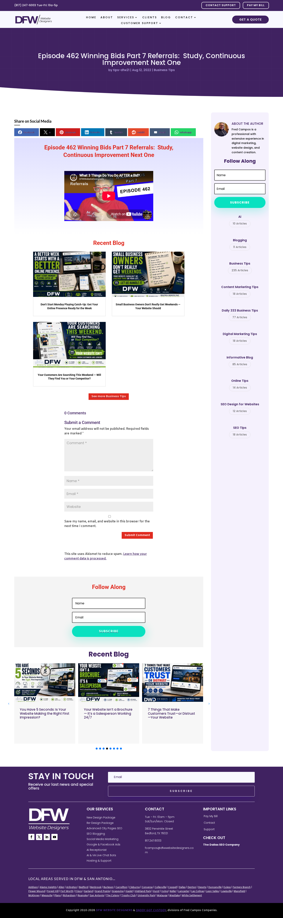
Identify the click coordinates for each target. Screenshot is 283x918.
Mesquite (47, 895)
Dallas (182, 887)
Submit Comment (137, 535)
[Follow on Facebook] (31, 837)
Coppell (172, 887)
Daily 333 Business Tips (240, 314)
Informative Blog (240, 361)
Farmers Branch (242, 887)
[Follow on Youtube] (54, 837)
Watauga (162, 895)
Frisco (78, 891)
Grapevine (118, 891)
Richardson (69, 895)
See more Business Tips (108, 396)
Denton (192, 887)
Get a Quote (250, 19)
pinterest (70, 132)
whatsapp (186, 132)
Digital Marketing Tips (240, 337)
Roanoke (83, 895)
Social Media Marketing (102, 839)
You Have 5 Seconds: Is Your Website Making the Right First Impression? (44, 713)
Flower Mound (36, 891)
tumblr (119, 132)
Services (125, 17)
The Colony (112, 895)
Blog (166, 17)
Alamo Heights (48, 887)
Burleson (108, 887)
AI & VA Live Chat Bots (101, 855)
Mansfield (239, 891)
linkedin (95, 132)
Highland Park (143, 891)
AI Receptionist (97, 850)
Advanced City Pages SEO (104, 828)
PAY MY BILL (256, 5)
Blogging (240, 244)
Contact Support (221, 5)
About (106, 17)
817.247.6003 (153, 841)
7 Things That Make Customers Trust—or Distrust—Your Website (171, 713)
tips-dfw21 (121, 70)
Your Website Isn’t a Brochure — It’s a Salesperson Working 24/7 (108, 713)
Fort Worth (66, 891)
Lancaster (183, 891)
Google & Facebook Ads (103, 844)
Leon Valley (212, 891)
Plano (57, 895)
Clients (149, 17)
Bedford (83, 887)
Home (91, 17)
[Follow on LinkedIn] (47, 837)
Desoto (202, 887)
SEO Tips (240, 431)
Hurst (156, 891)
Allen (61, 887)
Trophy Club (128, 895)
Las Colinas (197, 891)
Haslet (129, 891)
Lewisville (226, 891)
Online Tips (240, 384)
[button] (209, 703)
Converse (147, 887)
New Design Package (101, 817)
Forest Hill (53, 891)
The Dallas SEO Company (221, 845)
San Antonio (97, 895)
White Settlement (192, 895)
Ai (240, 220)
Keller (173, 891)
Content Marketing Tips (240, 290)
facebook (29, 132)
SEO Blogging (96, 834)
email (162, 132)
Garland (88, 891)
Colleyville (160, 887)
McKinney (34, 895)
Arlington (71, 887)
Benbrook (95, 887)
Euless (227, 887)
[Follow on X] (39, 837)
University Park (146, 895)
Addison (33, 887)
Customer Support (139, 23)
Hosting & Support (99, 861)
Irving (164, 891)
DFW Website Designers (114, 910)
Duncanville (215, 887)
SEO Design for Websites (240, 408)
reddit (141, 132)
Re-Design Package (100, 823)
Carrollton (121, 887)
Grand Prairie (102, 891)
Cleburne (134, 887)
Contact (184, 17)
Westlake (174, 895)
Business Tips (164, 70)
